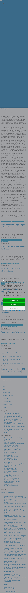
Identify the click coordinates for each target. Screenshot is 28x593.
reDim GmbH (19, 312)
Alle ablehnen (14, 304)
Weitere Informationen (11, 310)
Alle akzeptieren (14, 300)
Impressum (19, 310)
